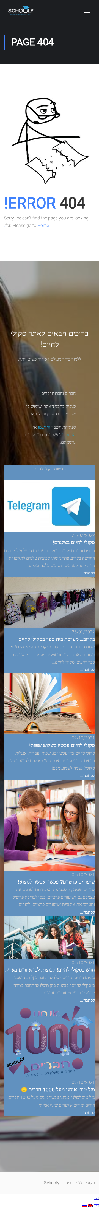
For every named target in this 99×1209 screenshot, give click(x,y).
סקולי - (88, 1182)
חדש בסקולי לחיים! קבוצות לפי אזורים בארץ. (50, 970)
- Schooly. (52, 1182)
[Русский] (84, 1205)
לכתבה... (87, 573)
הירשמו (44, 427)
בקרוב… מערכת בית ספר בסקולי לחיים (56, 639)
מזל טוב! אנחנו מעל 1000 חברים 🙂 (58, 1090)
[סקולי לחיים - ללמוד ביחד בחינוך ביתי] (21, 13)
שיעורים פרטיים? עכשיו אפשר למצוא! (56, 882)
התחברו (69, 434)
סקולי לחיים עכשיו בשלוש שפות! (62, 745)
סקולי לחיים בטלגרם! (74, 543)
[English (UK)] (90, 1205)
